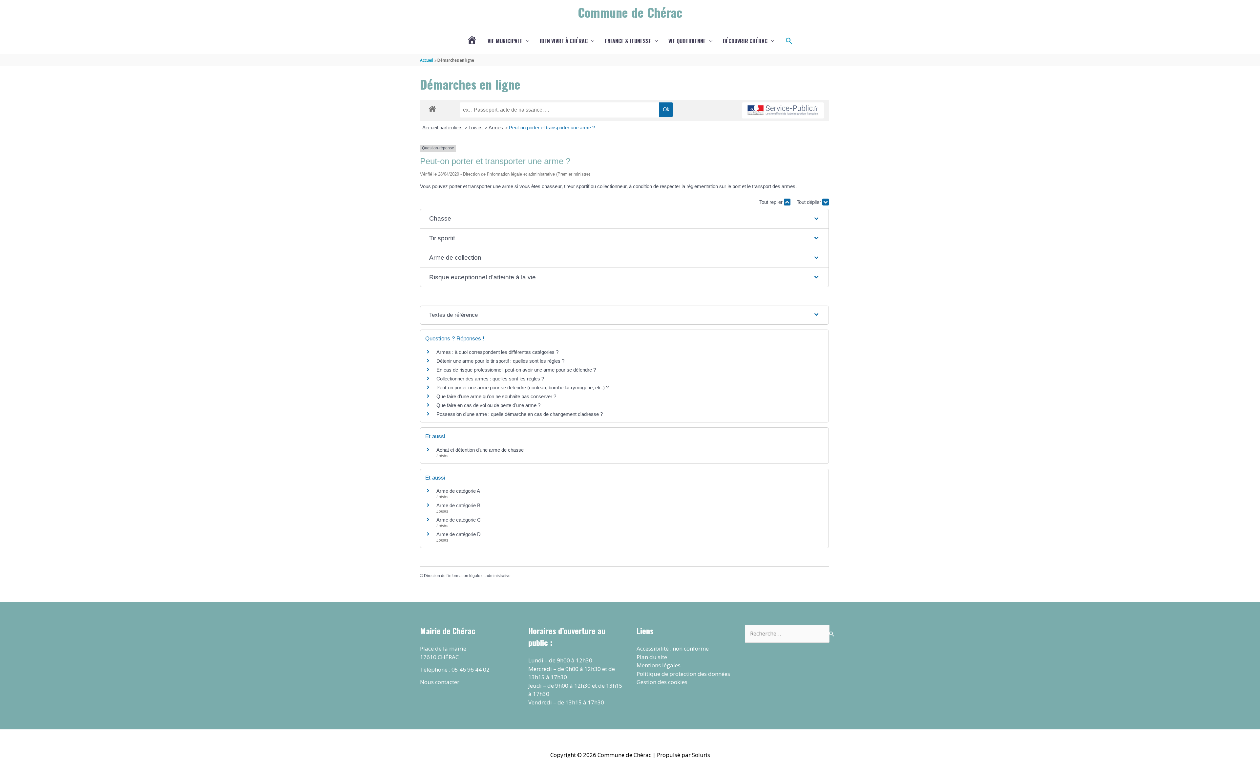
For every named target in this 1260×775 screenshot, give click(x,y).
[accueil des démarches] (432, 107)
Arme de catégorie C (458, 520)
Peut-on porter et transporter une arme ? (552, 127)
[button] (789, 41)
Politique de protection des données (683, 674)
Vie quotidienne (687, 41)
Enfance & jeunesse (628, 41)
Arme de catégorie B (458, 505)
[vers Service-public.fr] (783, 110)
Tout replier (771, 202)
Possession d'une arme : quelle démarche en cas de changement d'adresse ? (519, 414)
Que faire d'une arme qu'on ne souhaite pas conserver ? (496, 396)
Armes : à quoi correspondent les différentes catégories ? (497, 352)
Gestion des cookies (662, 682)
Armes (496, 127)
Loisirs (476, 127)
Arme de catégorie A (458, 491)
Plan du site (652, 657)
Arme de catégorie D (458, 534)
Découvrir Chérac (745, 41)
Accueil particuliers (443, 127)
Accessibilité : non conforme (673, 648)
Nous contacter (439, 682)
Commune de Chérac (630, 12)
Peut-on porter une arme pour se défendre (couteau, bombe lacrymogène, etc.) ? (522, 387)
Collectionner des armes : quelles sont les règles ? (490, 378)
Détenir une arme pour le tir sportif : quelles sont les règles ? (500, 361)
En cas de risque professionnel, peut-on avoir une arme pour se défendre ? (516, 370)
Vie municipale (505, 41)
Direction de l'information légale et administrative (467, 575)
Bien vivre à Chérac (564, 41)
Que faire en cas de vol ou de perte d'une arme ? (488, 405)
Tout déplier (809, 202)
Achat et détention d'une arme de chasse (480, 450)
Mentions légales (659, 665)
